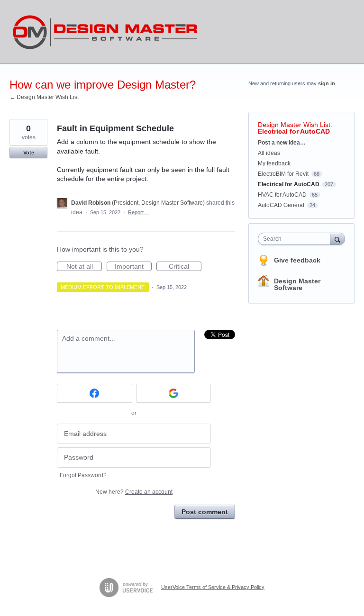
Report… (138, 212)
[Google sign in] (173, 393)
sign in (326, 83)
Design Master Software (297, 284)
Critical (185, 267)
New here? (134, 492)
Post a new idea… (282, 142)
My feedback (274, 163)
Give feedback (297, 260)
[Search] (337, 239)
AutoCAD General (281, 205)
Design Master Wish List (294, 124)
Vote (28, 152)
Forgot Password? (83, 475)
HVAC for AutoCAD (282, 194)
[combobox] (296, 239)
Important (133, 267)
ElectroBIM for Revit (283, 174)
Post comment (205, 512)
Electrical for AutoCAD (294, 131)
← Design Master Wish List (44, 97)
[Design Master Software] (105, 32)
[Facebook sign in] (94, 393)
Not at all (84, 267)
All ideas (269, 153)
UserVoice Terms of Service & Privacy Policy (212, 587)
